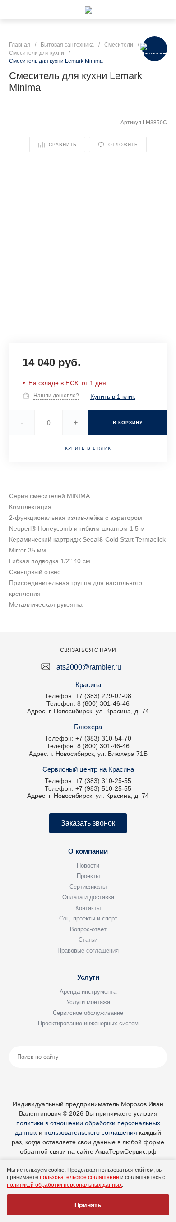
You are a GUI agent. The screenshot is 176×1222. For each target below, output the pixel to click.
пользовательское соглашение (79, 1177)
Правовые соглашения (88, 950)
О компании (88, 851)
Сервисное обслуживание (88, 1013)
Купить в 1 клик (112, 396)
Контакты (88, 908)
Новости (88, 865)
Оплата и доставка (88, 897)
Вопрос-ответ (88, 929)
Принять (88, 1204)
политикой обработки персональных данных (64, 1185)
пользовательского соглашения (90, 1132)
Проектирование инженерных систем (88, 1023)
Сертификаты (88, 886)
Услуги (88, 977)
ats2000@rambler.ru (88, 667)
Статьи (88, 939)
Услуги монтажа (88, 1002)
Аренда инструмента (88, 991)
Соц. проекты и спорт (88, 918)
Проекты (88, 876)
